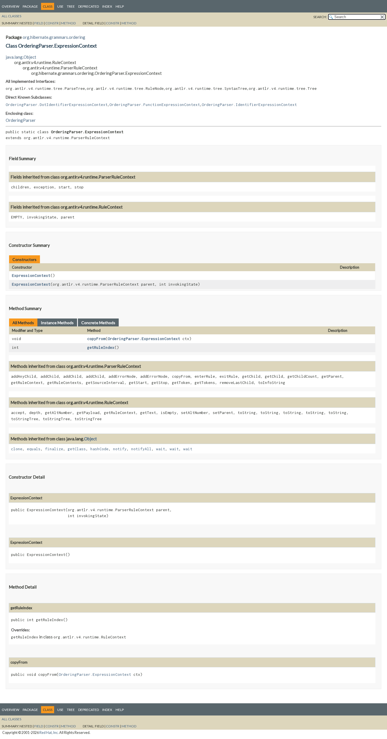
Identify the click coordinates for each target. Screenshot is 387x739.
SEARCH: (320, 17)
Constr (52, 23)
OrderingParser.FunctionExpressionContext (154, 104)
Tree (71, 6)
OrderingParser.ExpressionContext (144, 338)
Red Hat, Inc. (49, 732)
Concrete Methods (98, 322)
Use (60, 6)
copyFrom (96, 338)
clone (16, 449)
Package (30, 6)
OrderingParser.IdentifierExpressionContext (249, 104)
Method (68, 23)
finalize (54, 449)
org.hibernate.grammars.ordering (54, 37)
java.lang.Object (21, 57)
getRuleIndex (100, 347)
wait (160, 449)
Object (90, 438)
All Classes (11, 16)
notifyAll (141, 449)
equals (34, 449)
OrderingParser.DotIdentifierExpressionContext (57, 104)
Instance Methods (57, 322)
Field (38, 23)
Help (120, 6)
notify (120, 449)
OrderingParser (21, 120)
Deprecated (88, 6)
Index (107, 6)
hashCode (99, 449)
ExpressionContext (31, 275)
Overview (10, 6)
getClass (77, 449)
